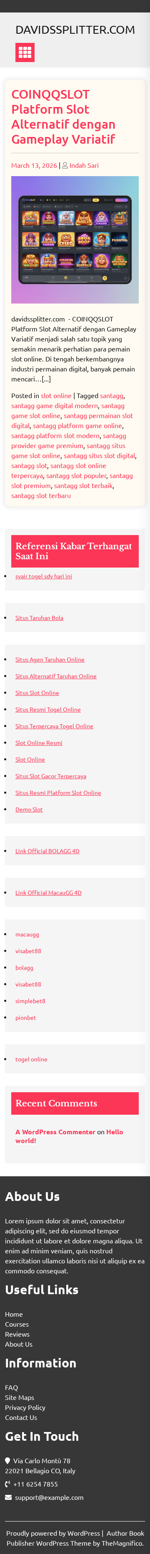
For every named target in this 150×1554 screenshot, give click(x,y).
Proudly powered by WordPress (54, 1533)
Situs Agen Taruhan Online (50, 659)
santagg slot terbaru (41, 495)
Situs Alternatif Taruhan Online (56, 676)
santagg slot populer (76, 475)
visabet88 (28, 950)
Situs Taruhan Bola (39, 617)
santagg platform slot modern (55, 435)
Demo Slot (29, 809)
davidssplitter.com (75, 29)
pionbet (25, 1017)
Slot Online (30, 759)
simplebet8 (30, 1000)
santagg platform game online (77, 425)
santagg (111, 395)
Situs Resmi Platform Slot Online (58, 792)
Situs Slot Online (37, 692)
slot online (56, 395)
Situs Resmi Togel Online (48, 709)
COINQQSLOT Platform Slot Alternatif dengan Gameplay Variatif (63, 116)
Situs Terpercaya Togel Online (54, 726)
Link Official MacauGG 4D (48, 892)
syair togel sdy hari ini (43, 576)
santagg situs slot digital (99, 455)
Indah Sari (84, 165)
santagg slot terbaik (83, 485)
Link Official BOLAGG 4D (47, 850)
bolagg (24, 967)
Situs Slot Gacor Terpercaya (50, 775)
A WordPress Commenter (55, 1131)
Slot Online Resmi (38, 742)
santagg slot (29, 465)
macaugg (27, 934)
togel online (31, 1059)
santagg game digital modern (54, 405)
